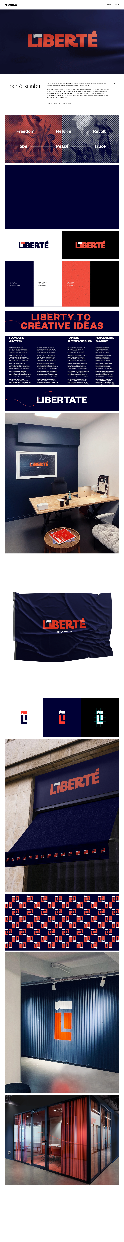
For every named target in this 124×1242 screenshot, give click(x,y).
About (117, 4)
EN (114, 83)
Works (109, 4)
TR (118, 83)
